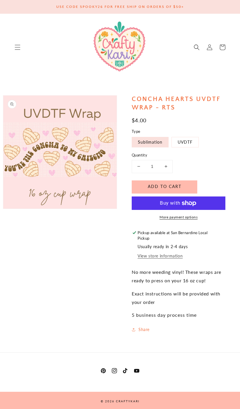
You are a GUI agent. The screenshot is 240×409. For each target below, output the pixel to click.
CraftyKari (128, 401)
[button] (17, 47)
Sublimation (150, 142)
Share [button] (144, 329)
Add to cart (164, 186)
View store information (160, 255)
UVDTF (185, 142)
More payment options (179, 217)
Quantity (139, 155)
